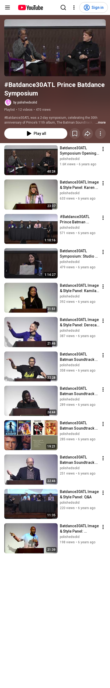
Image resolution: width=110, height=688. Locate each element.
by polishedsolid (25, 102)
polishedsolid (70, 159)
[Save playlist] (74, 133)
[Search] (63, 7)
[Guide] (7, 7)
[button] (55, 47)
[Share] (87, 133)
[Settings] (74, 7)
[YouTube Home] (30, 7)
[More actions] (100, 133)
